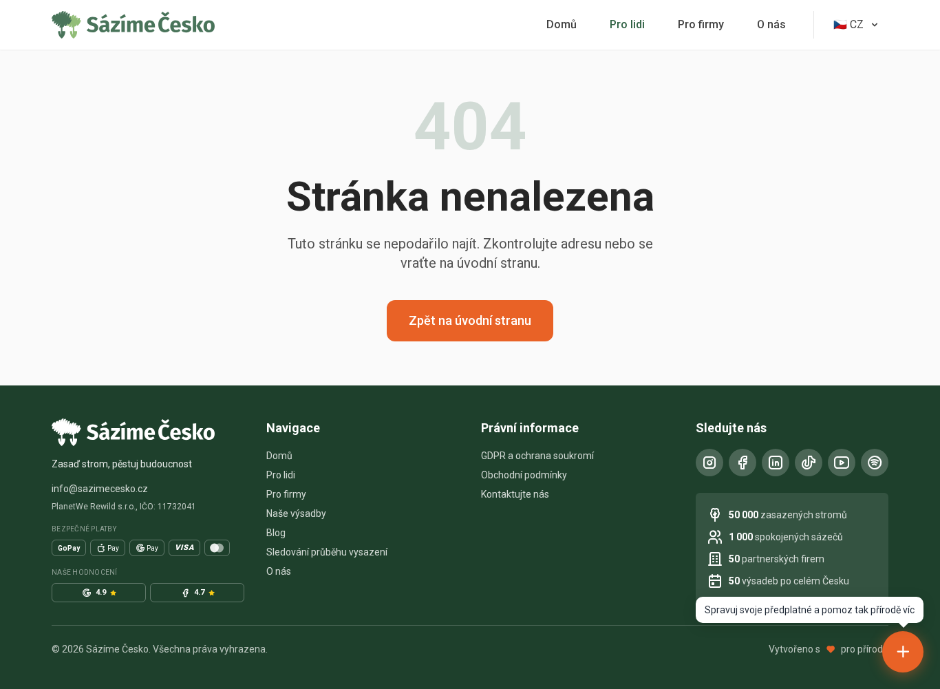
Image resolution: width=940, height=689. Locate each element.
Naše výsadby (296, 513)
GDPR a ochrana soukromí (537, 455)
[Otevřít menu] (902, 651)
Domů (561, 24)
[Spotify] (874, 462)
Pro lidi (627, 24)
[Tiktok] (808, 462)
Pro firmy (701, 24)
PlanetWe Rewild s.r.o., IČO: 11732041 (124, 506)
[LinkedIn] (775, 462)
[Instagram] (709, 462)
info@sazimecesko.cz (100, 488)
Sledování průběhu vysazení (326, 552)
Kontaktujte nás (515, 494)
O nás (771, 24)
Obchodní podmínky (524, 474)
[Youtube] (841, 462)
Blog (276, 532)
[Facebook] (742, 462)
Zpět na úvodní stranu (470, 320)
